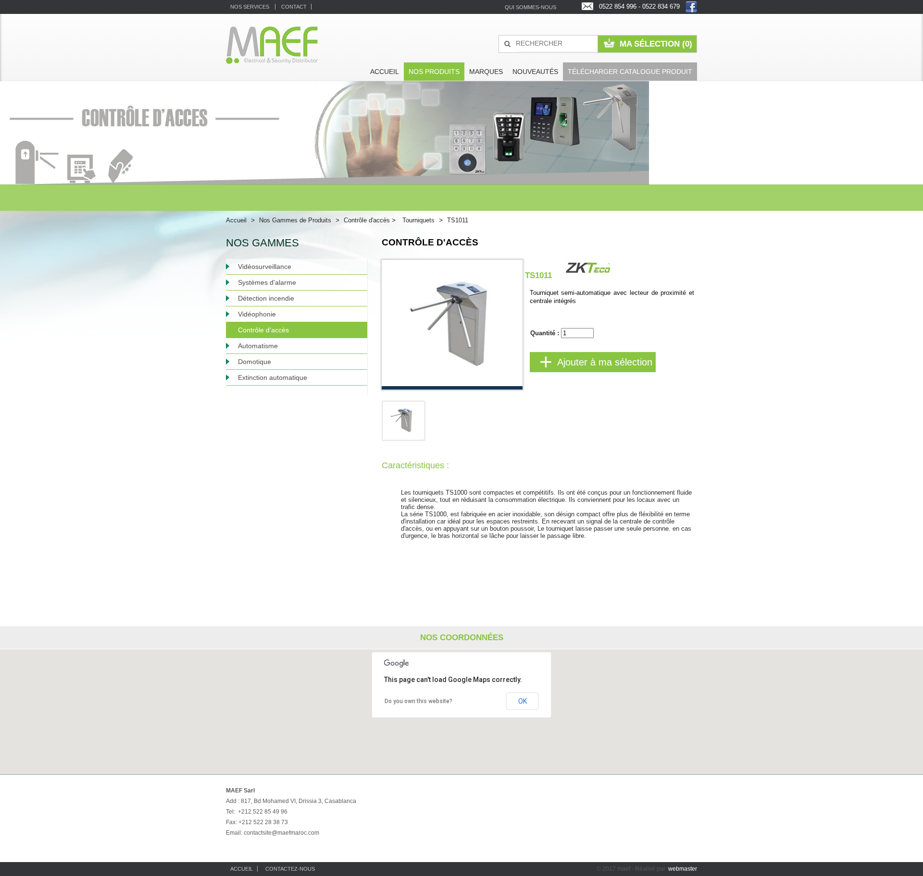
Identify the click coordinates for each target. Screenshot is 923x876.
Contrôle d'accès (370, 220)
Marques (486, 71)
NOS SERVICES (250, 7)
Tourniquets (418, 220)
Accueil (384, 71)
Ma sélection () (656, 44)
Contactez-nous (290, 869)
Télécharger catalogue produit (630, 71)
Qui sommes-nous (530, 7)
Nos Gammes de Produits (295, 220)
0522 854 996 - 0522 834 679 (639, 6)
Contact (294, 7)
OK (522, 701)
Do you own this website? (418, 701)
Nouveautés (535, 71)
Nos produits (434, 71)
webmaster (682, 868)
